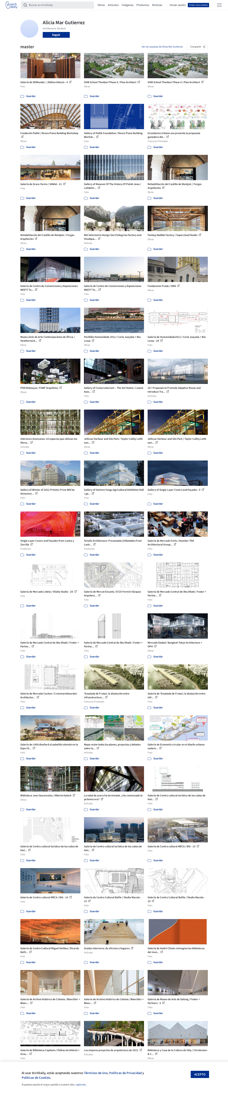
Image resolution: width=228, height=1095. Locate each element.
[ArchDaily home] (11, 5)
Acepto (199, 1074)
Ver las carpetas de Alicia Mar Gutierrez (162, 47)
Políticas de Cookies (36, 1077)
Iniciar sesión (178, 5)
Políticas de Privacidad (125, 1073)
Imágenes (128, 5)
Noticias (157, 5)
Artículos (113, 5)
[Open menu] (219, 5)
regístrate (81, 1085)
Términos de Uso (96, 1073)
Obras (101, 5)
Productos (142, 5)
